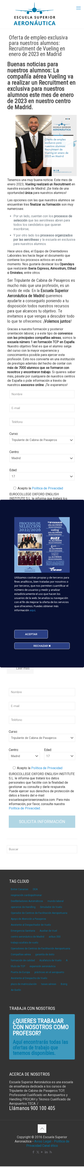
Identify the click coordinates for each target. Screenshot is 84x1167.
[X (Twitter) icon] (37, 1152)
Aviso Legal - (43, 1141)
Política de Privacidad (47, 488)
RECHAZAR (41, 645)
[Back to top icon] (42, 1128)
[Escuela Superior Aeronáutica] (42, 14)
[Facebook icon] (33, 1152)
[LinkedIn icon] (46, 1152)
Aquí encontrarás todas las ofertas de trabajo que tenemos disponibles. (40, 1047)
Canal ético (50, 1146)
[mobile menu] (78, 8)
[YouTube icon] (42, 1152)
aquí (32, 610)
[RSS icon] (50, 1152)
